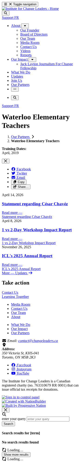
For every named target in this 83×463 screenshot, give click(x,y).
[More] (25, 25)
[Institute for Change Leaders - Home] (30, 9)
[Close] (5, 161)
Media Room (20, 304)
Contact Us (19, 309)
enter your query (14, 419)
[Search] (5, 13)
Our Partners (20, 137)
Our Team (18, 313)
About (15, 317)
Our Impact (19, 329)
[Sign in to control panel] (20, 397)
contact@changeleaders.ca (38, 341)
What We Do (20, 325)
